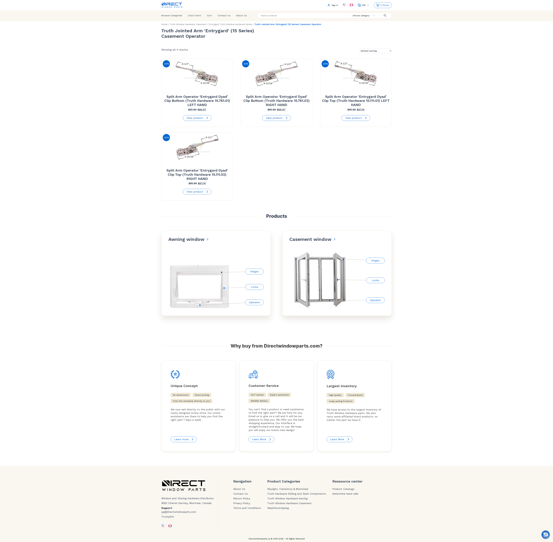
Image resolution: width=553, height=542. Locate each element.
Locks (254, 286)
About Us (241, 15)
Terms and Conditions (247, 508)
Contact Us (224, 15)
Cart (209, 15)
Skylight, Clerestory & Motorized (287, 489)
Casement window (310, 239)
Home (164, 24)
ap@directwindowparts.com (178, 511)
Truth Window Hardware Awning (287, 498)
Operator (254, 302)
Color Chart (194, 15)
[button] (545, 534)
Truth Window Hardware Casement (188, 24)
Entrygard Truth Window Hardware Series (230, 24)
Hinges (254, 271)
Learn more (181, 439)
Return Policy (241, 498)
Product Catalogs (343, 489)
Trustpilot (167, 516)
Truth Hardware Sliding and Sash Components (296, 493)
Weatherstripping (278, 508)
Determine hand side (345, 493)
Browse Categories (171, 15)
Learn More (259, 439)
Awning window (186, 239)
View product (194, 117)
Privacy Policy (241, 503)
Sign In (335, 5)
